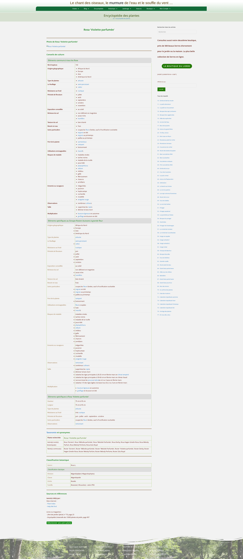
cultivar (88, 203)
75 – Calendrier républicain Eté (165, 308)
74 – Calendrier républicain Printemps (167, 304)
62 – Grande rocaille (162, 261)
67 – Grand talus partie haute (165, 279)
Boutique (150, 8)
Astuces (139, 8)
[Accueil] (113, 18)
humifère (81, 118)
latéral (96, 380)
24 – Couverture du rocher (164, 147)
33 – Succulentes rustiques (164, 161)
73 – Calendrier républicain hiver (166, 300)
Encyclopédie (98, 8)
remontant (79, 363)
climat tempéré (123, 375)
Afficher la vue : (161, 82)
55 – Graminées (161, 222)
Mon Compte (164, 8)
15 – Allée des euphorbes (164, 118)
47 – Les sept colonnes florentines (166, 193)
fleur (87, 130)
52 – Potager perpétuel (163, 211)
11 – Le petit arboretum (164, 104)
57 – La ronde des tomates (164, 229)
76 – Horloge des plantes (164, 311)
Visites (74, 8)
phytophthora (83, 166)
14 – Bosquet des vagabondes (165, 115)
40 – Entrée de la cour (163, 168)
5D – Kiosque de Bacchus (164, 250)
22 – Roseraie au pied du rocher (166, 140)
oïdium (80, 168)
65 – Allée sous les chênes (164, 272)
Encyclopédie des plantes (123, 18)
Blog (85, 8)
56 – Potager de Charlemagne (165, 225)
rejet (90, 207)
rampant (81, 144)
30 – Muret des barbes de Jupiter (166, 150)
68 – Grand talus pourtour (164, 283)
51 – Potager (160, 208)
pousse (90, 380)
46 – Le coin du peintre (163, 190)
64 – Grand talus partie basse (165, 268)
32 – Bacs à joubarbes (163, 158)
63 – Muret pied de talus (164, 265)
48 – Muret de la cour (163, 197)
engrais (80, 133)
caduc (80, 87)
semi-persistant (83, 84)
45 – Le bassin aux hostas (164, 186)
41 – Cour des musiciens (164, 172)
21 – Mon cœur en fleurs (164, 136)
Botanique (111, 8)
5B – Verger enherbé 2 (163, 243)
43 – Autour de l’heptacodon (165, 179)
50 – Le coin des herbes (163, 204)
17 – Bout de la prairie (163, 125)
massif (80, 151)
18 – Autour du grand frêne (165, 129)
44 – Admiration (161, 183)
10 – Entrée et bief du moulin (165, 100)
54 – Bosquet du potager (164, 218)
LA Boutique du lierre (177, 66)
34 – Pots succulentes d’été (164, 165)
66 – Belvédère (161, 275)
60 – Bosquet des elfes (163, 254)
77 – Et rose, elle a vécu (163, 315)
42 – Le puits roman (162, 175)
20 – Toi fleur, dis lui (162, 133)
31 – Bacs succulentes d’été (164, 154)
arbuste (80, 81)
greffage (81, 216)
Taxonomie (52, 432)
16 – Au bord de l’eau (163, 122)
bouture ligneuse (84, 214)
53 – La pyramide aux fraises (165, 215)
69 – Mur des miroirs (163, 286)
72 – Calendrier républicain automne (167, 297)
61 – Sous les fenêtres (163, 258)
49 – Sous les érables (163, 200)
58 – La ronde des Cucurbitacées (166, 233)
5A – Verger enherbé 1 (163, 240)
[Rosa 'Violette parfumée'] (56, 46)
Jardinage (125, 8)
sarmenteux (82, 142)
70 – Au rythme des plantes (165, 290)
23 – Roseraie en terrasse (164, 143)
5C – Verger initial (162, 247)
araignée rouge (83, 199)
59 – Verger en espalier (163, 236)
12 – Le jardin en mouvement (165, 108)
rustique (81, 91)
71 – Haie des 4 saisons (163, 293)
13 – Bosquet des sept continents (166, 111)
